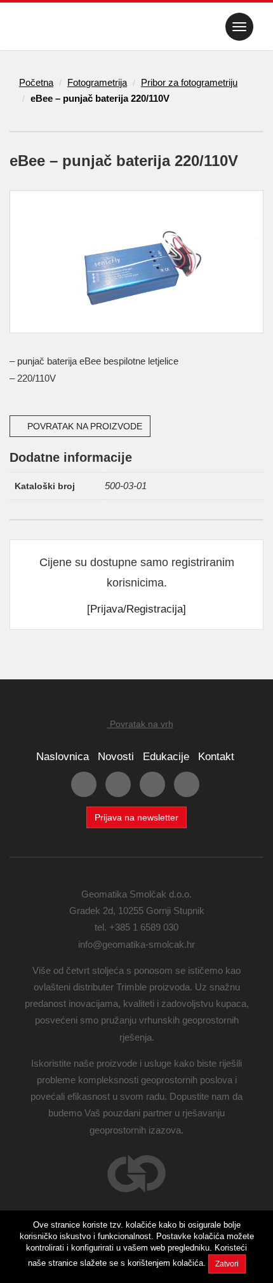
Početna (36, 82)
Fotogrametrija (97, 82)
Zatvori (227, 1263)
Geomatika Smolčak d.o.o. (57, 27)
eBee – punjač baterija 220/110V (100, 98)
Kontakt (216, 757)
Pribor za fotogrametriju (189, 82)
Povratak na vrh (140, 724)
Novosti (116, 757)
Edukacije (166, 757)
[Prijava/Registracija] (136, 609)
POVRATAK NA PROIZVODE (83, 426)
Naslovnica (62, 757)
